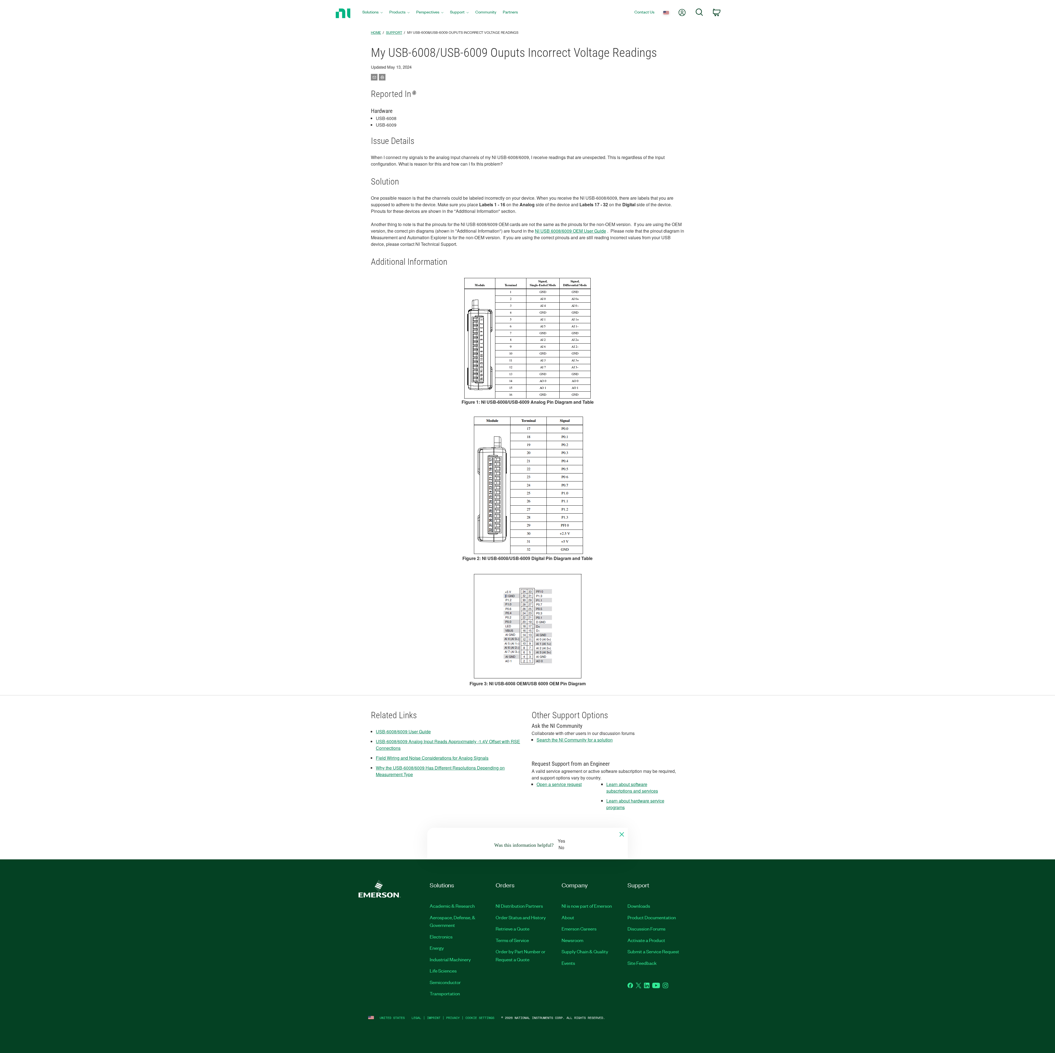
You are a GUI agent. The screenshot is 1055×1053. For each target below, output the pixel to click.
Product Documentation (652, 917)
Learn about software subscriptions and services (632, 787)
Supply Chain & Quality (585, 951)
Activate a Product (646, 940)
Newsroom (572, 940)
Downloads (639, 906)
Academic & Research (452, 906)
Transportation (445, 993)
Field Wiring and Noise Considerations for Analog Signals (432, 758)
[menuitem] (372, 13)
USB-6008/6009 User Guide (403, 731)
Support (394, 32)
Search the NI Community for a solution (575, 740)
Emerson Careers (579, 929)
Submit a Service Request (653, 951)
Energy (437, 948)
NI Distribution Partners (519, 906)
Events (568, 963)
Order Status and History (521, 917)
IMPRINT (433, 1017)
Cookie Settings (479, 1017)
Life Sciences (443, 971)
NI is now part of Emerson (587, 906)
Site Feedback (642, 963)
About (568, 917)
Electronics (441, 937)
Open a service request (559, 784)
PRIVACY (453, 1017)
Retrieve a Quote (512, 929)
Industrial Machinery (450, 959)
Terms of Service (512, 940)
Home (376, 32)
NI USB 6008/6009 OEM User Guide (570, 231)
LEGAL (416, 1017)
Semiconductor (445, 982)
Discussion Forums (646, 929)
